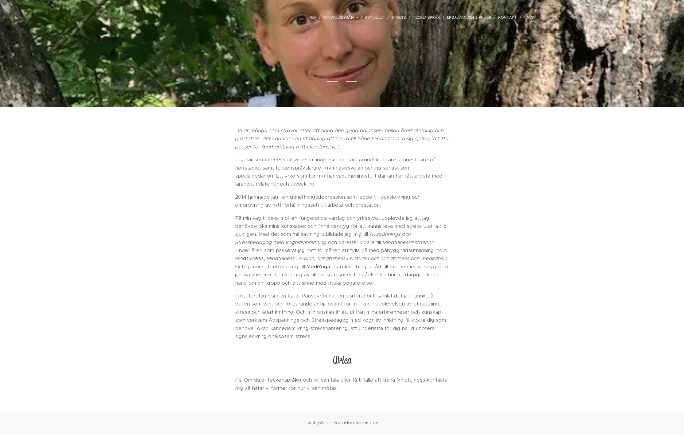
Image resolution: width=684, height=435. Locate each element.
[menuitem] (314, 17)
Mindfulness (412, 380)
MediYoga (319, 267)
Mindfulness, (250, 258)
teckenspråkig (284, 380)
